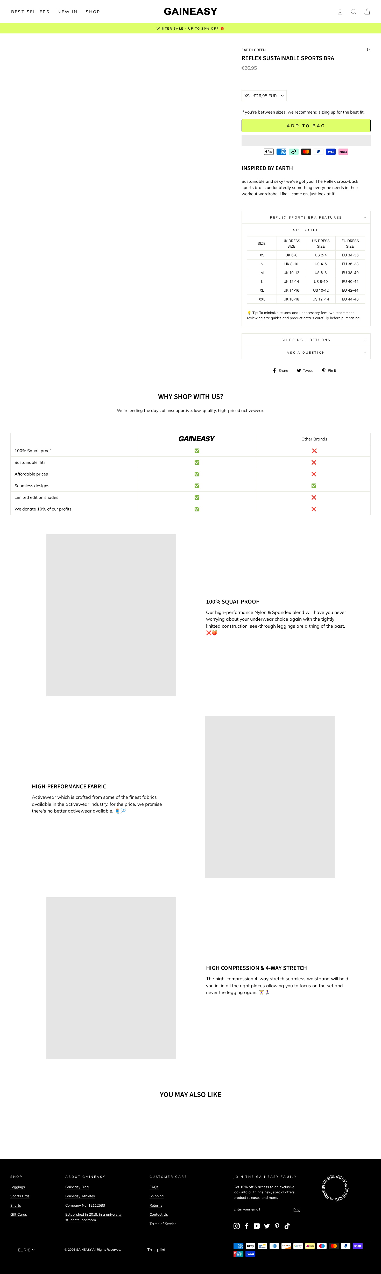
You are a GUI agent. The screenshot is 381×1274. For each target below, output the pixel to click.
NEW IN (68, 11)
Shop (93, 11)
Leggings (17, 1187)
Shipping (157, 1196)
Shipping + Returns (306, 340)
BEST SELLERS (30, 11)
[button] (306, 140)
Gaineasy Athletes (80, 1196)
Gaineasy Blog (77, 1187)
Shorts (15, 1205)
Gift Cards (18, 1214)
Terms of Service (163, 1223)
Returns (156, 1205)
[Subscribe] (296, 1209)
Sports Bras (20, 1196)
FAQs (154, 1187)
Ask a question (306, 352)
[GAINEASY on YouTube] (257, 1226)
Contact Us (159, 1214)
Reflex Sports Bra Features (306, 217)
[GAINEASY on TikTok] (287, 1226)
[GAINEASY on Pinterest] (277, 1226)
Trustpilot (156, 1249)
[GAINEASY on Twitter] (267, 1226)
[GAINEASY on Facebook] (247, 1226)
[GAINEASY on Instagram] (237, 1226)
